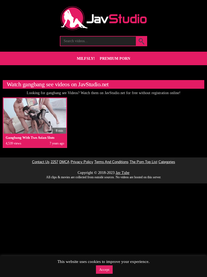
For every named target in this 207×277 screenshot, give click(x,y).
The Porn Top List (143, 162)
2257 (54, 162)
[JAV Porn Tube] (104, 28)
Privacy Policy (82, 162)
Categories (166, 162)
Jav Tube (122, 173)
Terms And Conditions (111, 162)
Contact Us (41, 162)
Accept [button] (104, 270)
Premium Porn (115, 59)
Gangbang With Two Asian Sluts (30, 138)
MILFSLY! (86, 59)
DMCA (64, 162)
